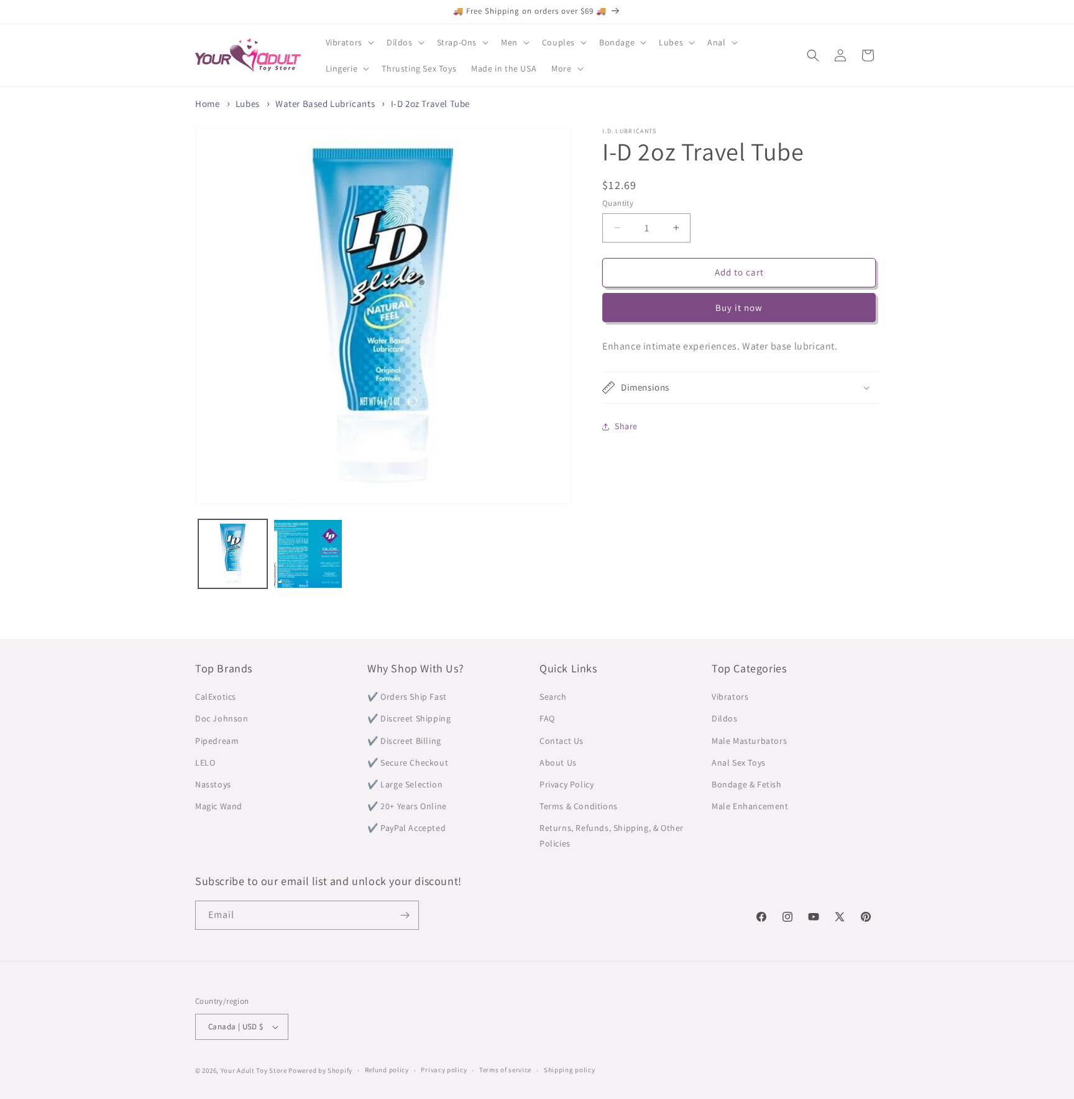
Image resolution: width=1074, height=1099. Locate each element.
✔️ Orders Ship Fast (407, 696)
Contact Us (561, 740)
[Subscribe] (404, 915)
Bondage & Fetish (747, 784)
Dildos (725, 718)
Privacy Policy (566, 784)
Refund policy (387, 1069)
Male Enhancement (750, 806)
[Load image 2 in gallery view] (307, 553)
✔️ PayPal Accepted (406, 827)
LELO (205, 762)
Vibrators (730, 696)
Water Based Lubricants (325, 103)
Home (207, 103)
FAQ (547, 718)
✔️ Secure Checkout (407, 762)
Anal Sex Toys (739, 762)
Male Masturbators (749, 740)
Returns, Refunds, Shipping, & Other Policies (611, 835)
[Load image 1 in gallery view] (232, 553)
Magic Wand (218, 806)
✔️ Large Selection (405, 784)
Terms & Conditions (578, 806)
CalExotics (215, 696)
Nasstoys (213, 784)
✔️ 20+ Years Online (407, 806)
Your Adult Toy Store (254, 1070)
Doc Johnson (222, 718)
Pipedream (217, 740)
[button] (348, 42)
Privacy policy (444, 1069)
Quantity (617, 203)
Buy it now (739, 307)
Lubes (248, 103)
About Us (558, 762)
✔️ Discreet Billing (404, 740)
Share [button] (626, 426)
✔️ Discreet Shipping (409, 718)
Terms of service (505, 1069)
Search (553, 696)
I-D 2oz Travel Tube (430, 103)
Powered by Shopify (320, 1070)
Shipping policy (569, 1069)
